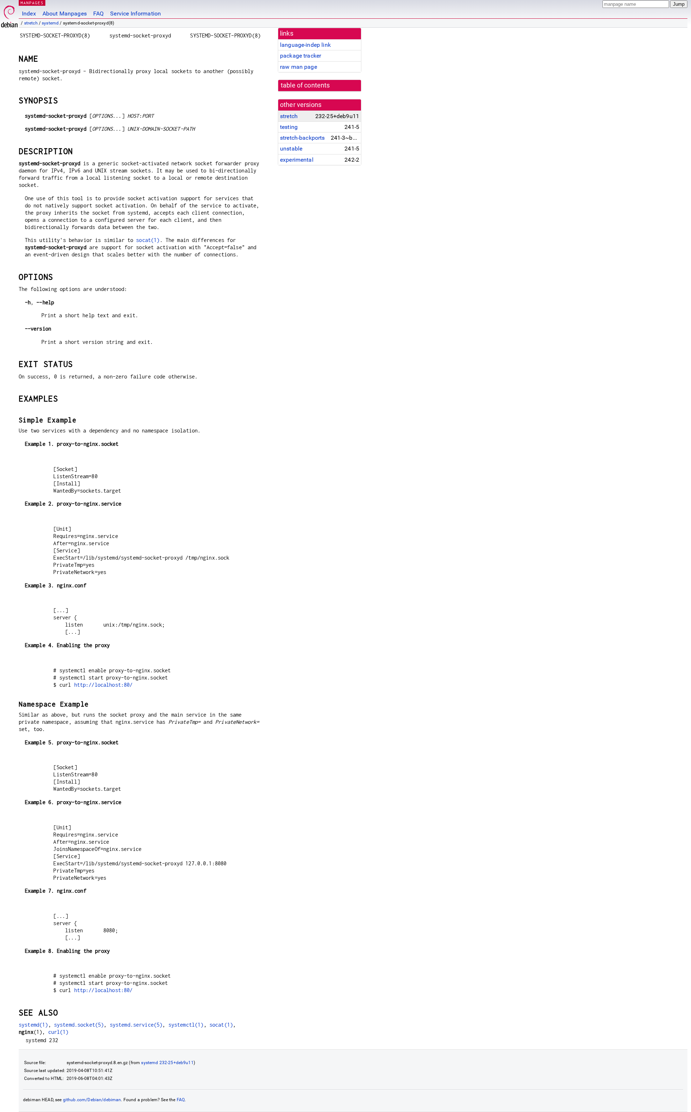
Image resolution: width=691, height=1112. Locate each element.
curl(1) (58, 1032)
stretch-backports (302, 137)
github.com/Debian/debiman (92, 1099)
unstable (291, 148)
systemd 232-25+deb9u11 (167, 1062)
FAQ (98, 13)
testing (289, 127)
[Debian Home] (9, 14)
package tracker (300, 55)
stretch (31, 23)
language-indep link (305, 44)
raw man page (298, 66)
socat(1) (147, 240)
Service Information (135, 13)
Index (29, 13)
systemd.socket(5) (79, 1025)
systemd (50, 23)
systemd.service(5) (136, 1025)
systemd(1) (33, 1025)
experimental (296, 159)
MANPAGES (32, 2)
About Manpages (64, 13)
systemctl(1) (186, 1025)
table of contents (305, 85)
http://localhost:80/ (103, 685)
